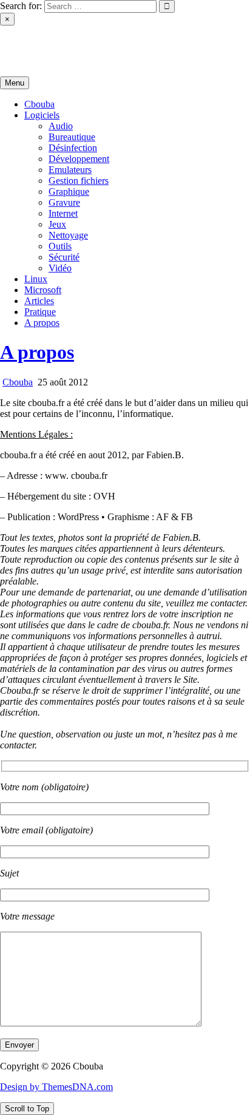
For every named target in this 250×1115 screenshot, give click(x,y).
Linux (35, 279)
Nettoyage (68, 235)
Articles (39, 301)
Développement (79, 159)
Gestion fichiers (79, 180)
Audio (61, 126)
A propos (41, 322)
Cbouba (15, 40)
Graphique (69, 191)
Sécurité (64, 257)
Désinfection (73, 148)
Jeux (57, 224)
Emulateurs (70, 169)
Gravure (64, 202)
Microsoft (42, 290)
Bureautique (72, 137)
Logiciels (41, 115)
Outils (60, 246)
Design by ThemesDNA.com (56, 1087)
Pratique (40, 312)
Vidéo (60, 268)
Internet (63, 213)
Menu (14, 82)
